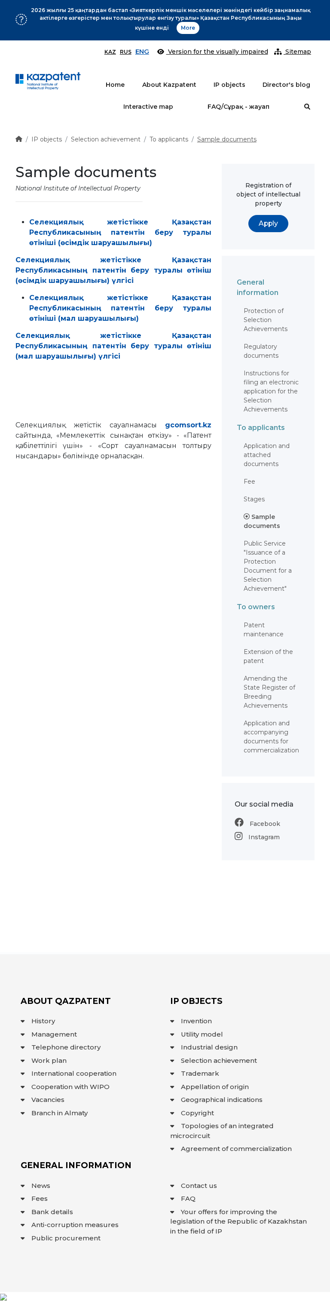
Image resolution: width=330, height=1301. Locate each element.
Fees (39, 1198)
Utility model (202, 1034)
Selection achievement (106, 139)
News (40, 1185)
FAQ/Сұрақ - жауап (238, 106)
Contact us (199, 1185)
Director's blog (286, 85)
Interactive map (148, 106)
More (188, 28)
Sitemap (297, 51)
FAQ (188, 1198)
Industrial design (209, 1047)
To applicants (169, 139)
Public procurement (66, 1238)
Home (115, 85)
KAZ (110, 52)
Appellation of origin (215, 1087)
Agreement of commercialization (236, 1149)
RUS (125, 52)
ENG (142, 51)
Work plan (49, 1060)
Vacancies (47, 1099)
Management (54, 1034)
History (43, 1021)
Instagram (263, 837)
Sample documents (227, 139)
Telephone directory (66, 1047)
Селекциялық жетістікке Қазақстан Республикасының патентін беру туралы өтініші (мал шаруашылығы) (120, 308)
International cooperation (73, 1073)
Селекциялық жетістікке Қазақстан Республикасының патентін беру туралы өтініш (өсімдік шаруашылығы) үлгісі (113, 270)
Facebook (264, 824)
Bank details (52, 1212)
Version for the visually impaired (217, 51)
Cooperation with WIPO (70, 1087)
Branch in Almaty (59, 1113)
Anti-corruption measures (75, 1225)
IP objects (229, 85)
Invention (196, 1021)
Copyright (197, 1113)
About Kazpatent (169, 85)
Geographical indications (222, 1099)
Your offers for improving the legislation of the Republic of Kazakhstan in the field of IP (238, 1221)
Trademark (200, 1073)
